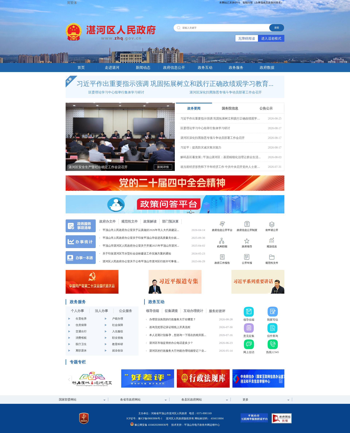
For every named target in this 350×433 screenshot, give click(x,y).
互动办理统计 (193, 311)
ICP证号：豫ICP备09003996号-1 (144, 418)
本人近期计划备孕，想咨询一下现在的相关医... (177, 335)
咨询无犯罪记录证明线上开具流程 (169, 327)
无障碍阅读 (246, 38)
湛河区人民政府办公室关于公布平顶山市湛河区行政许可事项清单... (143, 261)
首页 (81, 67)
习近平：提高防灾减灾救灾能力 (200, 147)
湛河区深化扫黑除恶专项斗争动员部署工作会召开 (226, 92)
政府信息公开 (174, 67)
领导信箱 (152, 311)
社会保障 (117, 325)
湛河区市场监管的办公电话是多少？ (171, 342)
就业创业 (117, 350)
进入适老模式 (271, 38)
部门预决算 (170, 221)
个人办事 (77, 311)
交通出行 (81, 331)
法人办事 (101, 311)
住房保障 (81, 325)
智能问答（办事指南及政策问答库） (263, 2)
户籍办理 (117, 318)
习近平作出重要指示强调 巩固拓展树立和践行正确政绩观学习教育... (175, 83)
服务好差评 (217, 311)
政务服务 (236, 67)
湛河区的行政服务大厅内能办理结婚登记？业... (177, 350)
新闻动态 (143, 67)
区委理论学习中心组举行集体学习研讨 (116, 92)
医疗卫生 (81, 344)
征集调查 (171, 311)
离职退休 (81, 350)
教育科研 (117, 344)
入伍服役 (117, 331)
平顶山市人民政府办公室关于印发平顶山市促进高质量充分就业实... (143, 237)
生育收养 (81, 318)
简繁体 (72, 3)
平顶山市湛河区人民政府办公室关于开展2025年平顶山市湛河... (141, 245)
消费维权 (81, 337)
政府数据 (267, 67)
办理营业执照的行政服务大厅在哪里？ (172, 319)
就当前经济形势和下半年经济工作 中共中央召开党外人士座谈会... (220, 166)
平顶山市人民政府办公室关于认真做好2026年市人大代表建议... (141, 230)
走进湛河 (112, 67)
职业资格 (117, 337)
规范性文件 (129, 221)
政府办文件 (107, 221)
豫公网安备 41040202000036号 (151, 425)
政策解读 (150, 221)
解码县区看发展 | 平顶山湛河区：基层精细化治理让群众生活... (220, 157)
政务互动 (205, 67)
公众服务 (125, 311)
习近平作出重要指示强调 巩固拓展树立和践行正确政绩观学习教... (220, 118)
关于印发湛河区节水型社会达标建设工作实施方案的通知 (137, 253)
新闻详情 (163, 167)
